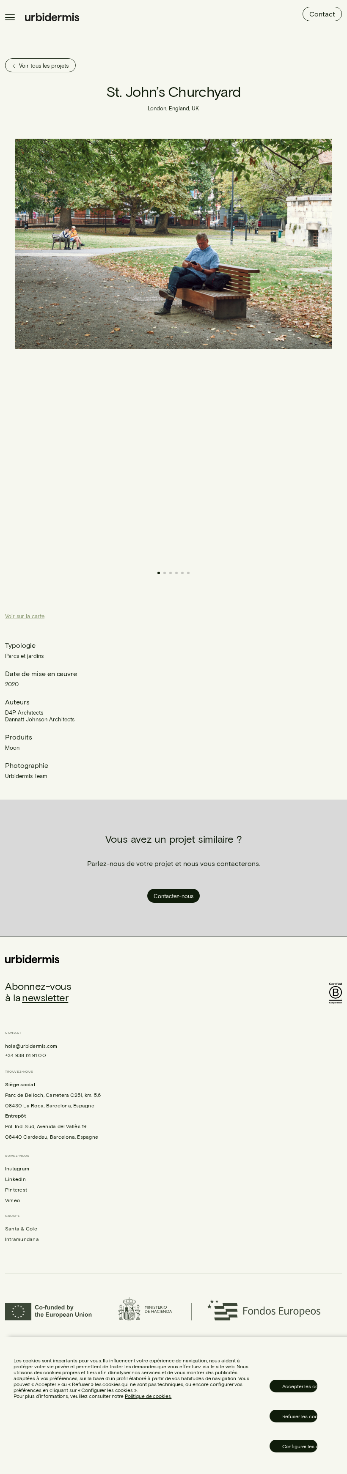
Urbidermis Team (26, 776)
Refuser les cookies (300, 1416)
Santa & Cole (21, 1228)
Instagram (17, 1168)
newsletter (45, 997)
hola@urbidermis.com (31, 1046)
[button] (253, 350)
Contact (322, 14)
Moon (12, 747)
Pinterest (16, 1189)
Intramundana (22, 1239)
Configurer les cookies (300, 1446)
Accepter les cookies (300, 1386)
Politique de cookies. (148, 1396)
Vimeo (12, 1200)
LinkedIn (15, 1179)
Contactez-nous (173, 896)
